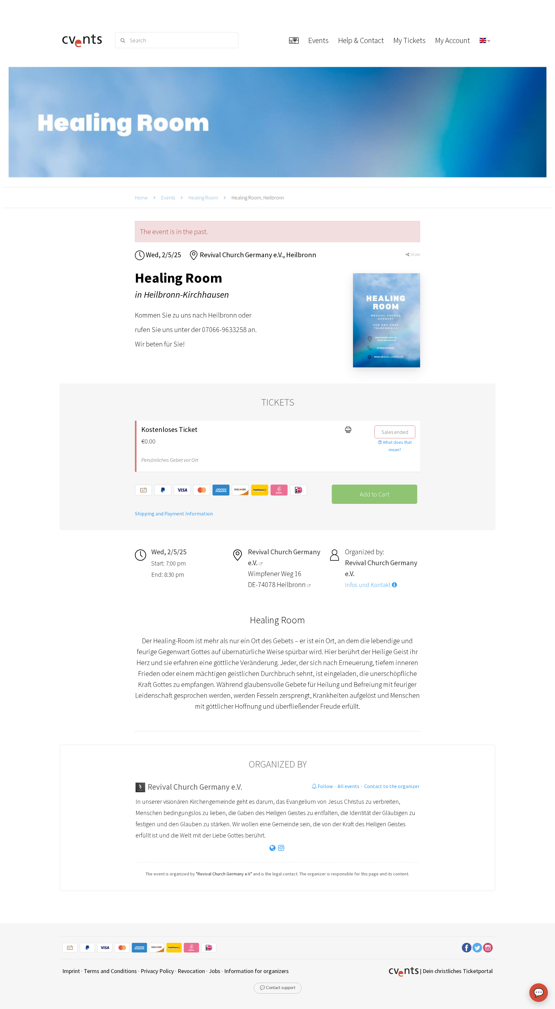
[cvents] (84, 40)
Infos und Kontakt (368, 585)
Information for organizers (256, 971)
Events (168, 197)
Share (414, 254)
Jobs (214, 971)
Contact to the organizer (391, 786)
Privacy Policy (157, 971)
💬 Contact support (277, 988)
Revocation (191, 971)
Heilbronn (292, 584)
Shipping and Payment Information (174, 513)
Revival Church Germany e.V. (195, 787)
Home (141, 197)
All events (348, 786)
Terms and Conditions (110, 971)
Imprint (71, 971)
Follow (325, 786)
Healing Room (203, 197)
